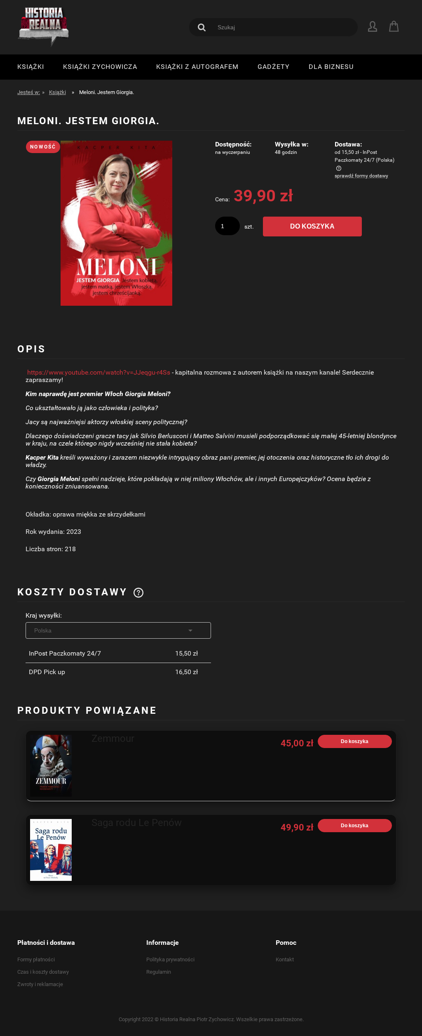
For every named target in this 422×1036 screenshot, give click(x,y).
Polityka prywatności (170, 959)
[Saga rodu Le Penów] (57, 850)
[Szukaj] (201, 27)
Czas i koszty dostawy (43, 972)
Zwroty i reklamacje (40, 984)
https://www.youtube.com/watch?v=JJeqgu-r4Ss (98, 372)
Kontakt (285, 959)
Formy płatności (36, 959)
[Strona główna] (44, 27)
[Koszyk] (395, 27)
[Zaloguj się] (372, 26)
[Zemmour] (57, 766)
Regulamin (158, 972)
